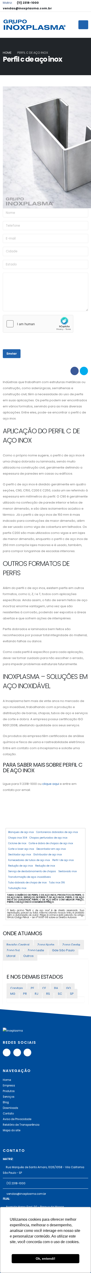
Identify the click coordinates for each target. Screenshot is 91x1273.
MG (12, 993)
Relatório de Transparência (21, 1125)
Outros (28, 956)
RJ (36, 993)
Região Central (18, 944)
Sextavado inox (67, 871)
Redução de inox (45, 865)
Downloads (10, 1108)
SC (60, 993)
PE (32, 988)
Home (7, 53)
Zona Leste (36, 950)
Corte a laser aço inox (21, 849)
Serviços (8, 1097)
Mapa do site (11, 1130)
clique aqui (50, 784)
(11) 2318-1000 (16, 1183)
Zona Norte (45, 944)
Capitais (16, 988)
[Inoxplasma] (34, 24)
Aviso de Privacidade (17, 1119)
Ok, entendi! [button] (45, 1258)
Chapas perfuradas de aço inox (48, 837)
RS (48, 993)
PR (25, 993)
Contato (8, 1113)
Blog (6, 1102)
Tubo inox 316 (57, 882)
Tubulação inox (17, 888)
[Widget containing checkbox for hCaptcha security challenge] (38, 324)
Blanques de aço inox (21, 832)
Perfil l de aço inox (63, 860)
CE (44, 988)
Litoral (11, 956)
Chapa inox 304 (17, 837)
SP (72, 993)
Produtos (9, 1091)
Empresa (9, 1085)
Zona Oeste (71, 944)
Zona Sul (13, 950)
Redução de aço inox (20, 865)
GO (68, 988)
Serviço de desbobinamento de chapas (32, 871)
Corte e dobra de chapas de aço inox (51, 843)
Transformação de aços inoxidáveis (29, 877)
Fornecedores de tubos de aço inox (29, 860)
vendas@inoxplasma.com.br (26, 1194)
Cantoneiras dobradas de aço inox (57, 832)
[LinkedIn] (17, 1052)
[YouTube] (6, 1052)
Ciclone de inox (17, 843)
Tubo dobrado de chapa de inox (27, 882)
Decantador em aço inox (51, 849)
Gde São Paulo (63, 950)
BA (56, 988)
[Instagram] (27, 1052)
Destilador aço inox (19, 854)
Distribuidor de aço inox (47, 854)
